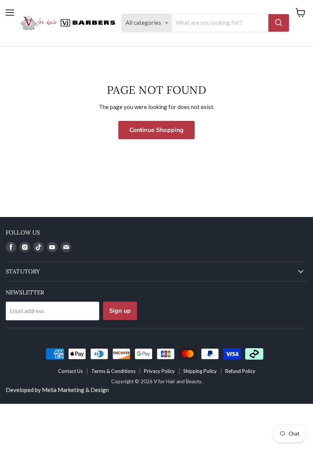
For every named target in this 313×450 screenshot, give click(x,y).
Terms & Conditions (113, 371)
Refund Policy (240, 371)
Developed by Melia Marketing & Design (57, 389)
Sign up (120, 311)
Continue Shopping (156, 130)
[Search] (278, 23)
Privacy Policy (159, 371)
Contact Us (70, 371)
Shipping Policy (200, 371)
